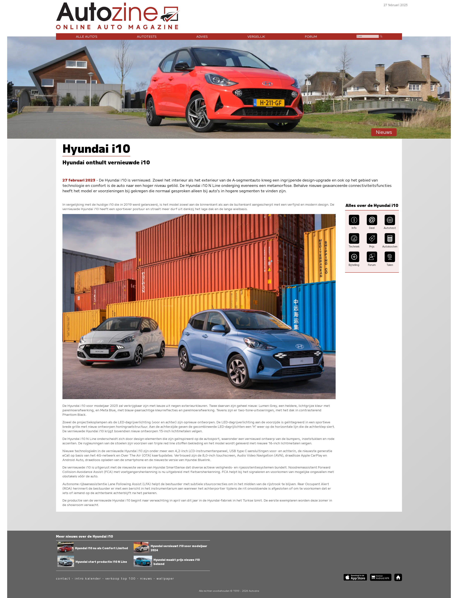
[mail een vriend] (372, 224)
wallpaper (165, 578)
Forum (311, 36)
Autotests (147, 36)
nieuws (146, 578)
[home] (396, 580)
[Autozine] (229, 15)
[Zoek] (381, 36)
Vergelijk (256, 36)
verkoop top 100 (120, 578)
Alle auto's (86, 36)
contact (63, 578)
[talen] (389, 261)
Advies (202, 36)
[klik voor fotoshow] (199, 398)
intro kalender (88, 578)
